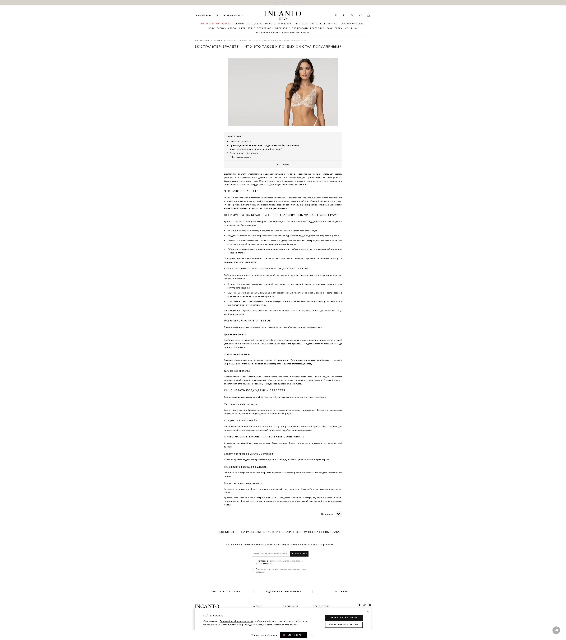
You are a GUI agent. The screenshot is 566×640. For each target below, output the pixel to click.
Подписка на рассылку (224, 591)
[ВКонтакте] (339, 514)
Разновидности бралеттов (244, 153)
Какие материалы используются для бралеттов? (256, 149)
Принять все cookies (344, 618)
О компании (290, 606)
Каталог (258, 606)
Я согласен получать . (281, 570)
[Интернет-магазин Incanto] (283, 15)
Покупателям (202, 41)
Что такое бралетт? (240, 141)
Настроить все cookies (344, 625)
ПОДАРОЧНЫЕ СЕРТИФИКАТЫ (283, 591)
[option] (283, 2)
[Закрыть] (367, 612)
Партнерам (342, 591)
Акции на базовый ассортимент (283, 3)
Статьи (218, 41)
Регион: (233, 15)
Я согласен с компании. (279, 562)
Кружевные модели (241, 157)
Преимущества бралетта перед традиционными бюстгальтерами (264, 145)
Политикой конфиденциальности (236, 621)
